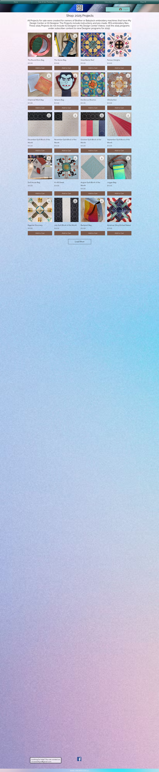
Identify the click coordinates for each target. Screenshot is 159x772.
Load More (79, 241)
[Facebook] (79, 759)
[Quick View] (40, 45)
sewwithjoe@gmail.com (42, 762)
